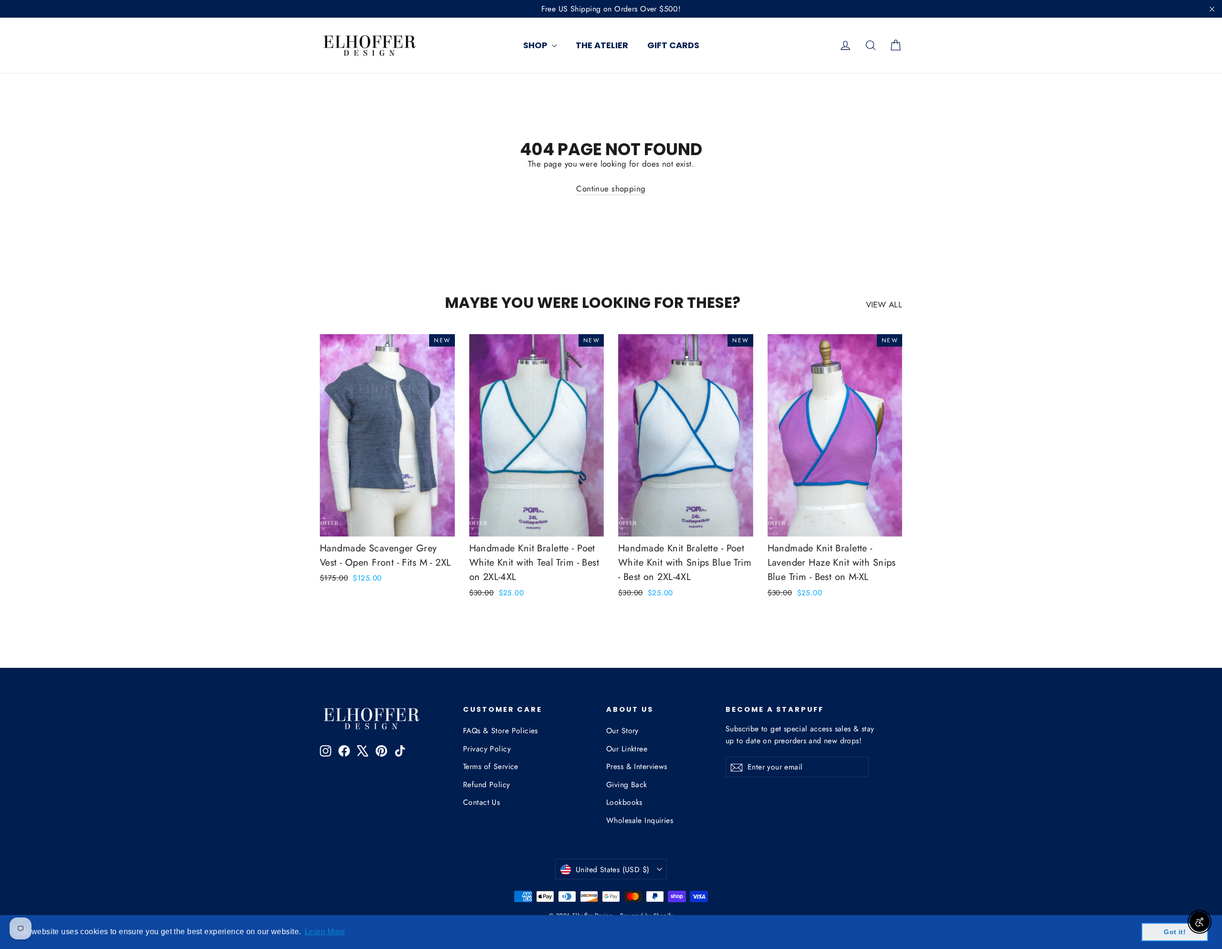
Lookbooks (624, 802)
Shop (536, 45)
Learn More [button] (325, 932)
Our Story (622, 730)
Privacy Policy (487, 748)
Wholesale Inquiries (639, 820)
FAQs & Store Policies (500, 730)
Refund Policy (486, 784)
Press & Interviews (636, 766)
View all (884, 304)
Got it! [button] (1175, 932)
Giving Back (626, 784)
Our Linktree (626, 748)
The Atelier (602, 45)
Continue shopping (610, 188)
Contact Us (481, 802)
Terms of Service (490, 766)
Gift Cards (673, 45)
